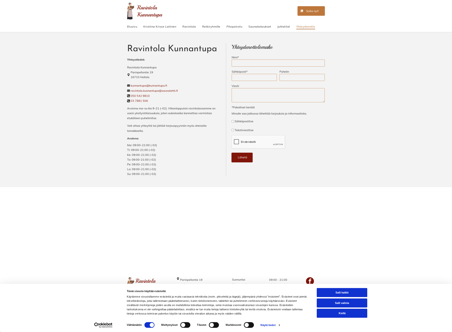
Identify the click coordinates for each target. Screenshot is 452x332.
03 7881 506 (139, 100)
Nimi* (235, 57)
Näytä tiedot (267, 325)
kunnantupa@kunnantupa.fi (149, 85)
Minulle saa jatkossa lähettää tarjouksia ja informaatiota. (269, 113)
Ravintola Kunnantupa (149, 11)
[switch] (185, 325)
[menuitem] (135, 26)
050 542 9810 (140, 96)
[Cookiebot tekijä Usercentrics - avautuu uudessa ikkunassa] (103, 325)
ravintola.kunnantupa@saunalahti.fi (154, 90)
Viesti (235, 86)
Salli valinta (342, 302)
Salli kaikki (342, 292)
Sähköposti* (240, 71)
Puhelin (284, 71)
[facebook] (310, 281)
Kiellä (342, 313)
